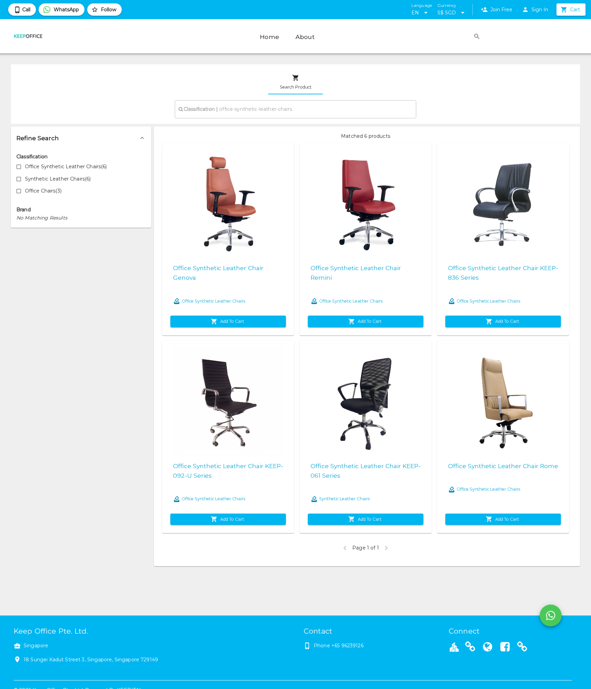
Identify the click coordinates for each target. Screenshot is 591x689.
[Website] (470, 648)
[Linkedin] (522, 648)
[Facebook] (504, 648)
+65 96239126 (347, 645)
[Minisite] (487, 648)
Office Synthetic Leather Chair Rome (503, 465)
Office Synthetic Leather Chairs (213, 301)
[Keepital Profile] (454, 647)
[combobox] (295, 109)
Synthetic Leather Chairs (344, 498)
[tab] (295, 82)
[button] (81, 138)
